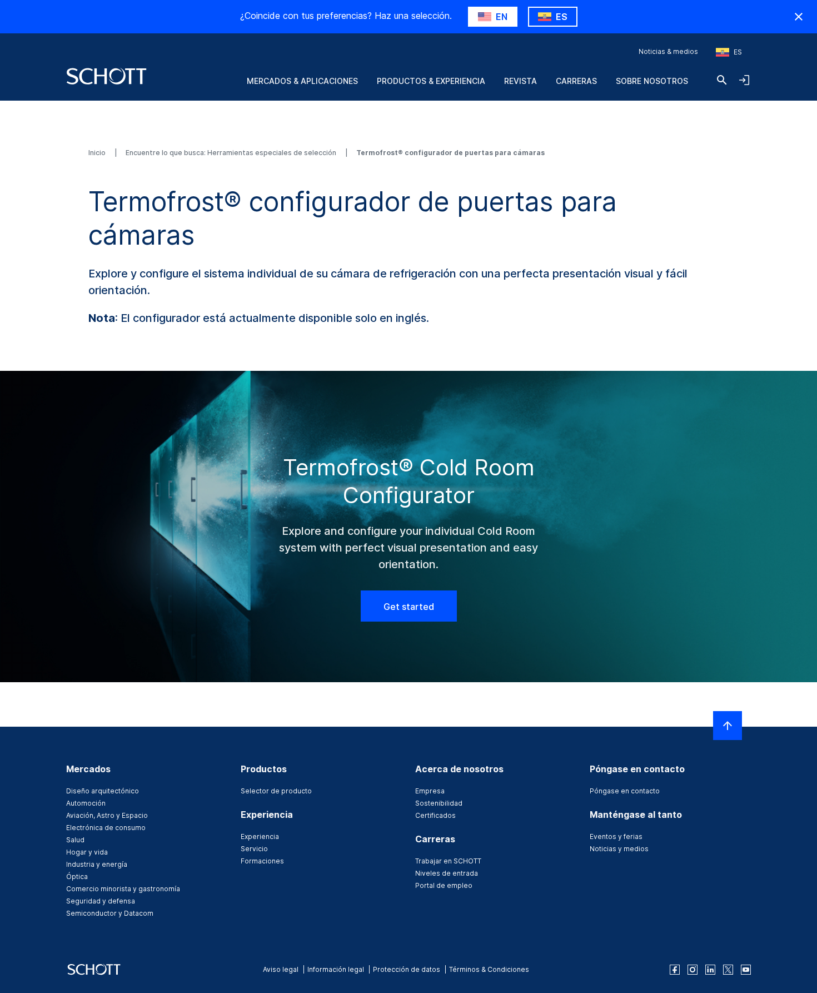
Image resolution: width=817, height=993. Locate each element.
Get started (408, 606)
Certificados (435, 815)
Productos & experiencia (431, 81)
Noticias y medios (619, 849)
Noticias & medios (668, 51)
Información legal (335, 969)
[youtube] (746, 970)
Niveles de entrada (446, 873)
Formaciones (262, 861)
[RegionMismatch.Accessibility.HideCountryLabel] (798, 16)
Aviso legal (280, 969)
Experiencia (260, 836)
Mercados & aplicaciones (302, 81)
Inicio (97, 152)
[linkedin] (710, 970)
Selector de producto (276, 791)
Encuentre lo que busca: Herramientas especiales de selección (232, 152)
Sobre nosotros (652, 81)
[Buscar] (722, 80)
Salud (75, 840)
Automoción (86, 803)
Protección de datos (406, 969)
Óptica (77, 876)
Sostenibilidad (438, 803)
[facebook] (675, 970)
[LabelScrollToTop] (727, 725)
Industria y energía (96, 864)
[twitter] (728, 970)
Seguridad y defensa (100, 901)
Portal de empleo (443, 885)
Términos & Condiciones (489, 969)
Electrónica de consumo (106, 827)
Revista (520, 81)
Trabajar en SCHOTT (448, 861)
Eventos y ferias (616, 836)
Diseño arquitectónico (102, 791)
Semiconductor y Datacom (109, 913)
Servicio (254, 849)
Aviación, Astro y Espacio (107, 815)
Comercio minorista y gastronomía (123, 889)
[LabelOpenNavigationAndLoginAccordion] (744, 80)
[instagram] (693, 970)
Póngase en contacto (625, 791)
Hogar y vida (87, 852)
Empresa (430, 791)
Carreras (576, 81)
